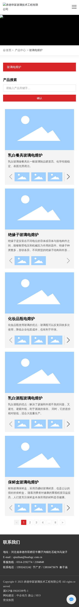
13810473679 (50, 567)
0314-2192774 (24, 562)
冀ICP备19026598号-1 (15, 590)
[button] (68, 177)
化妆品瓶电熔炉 (21, 319)
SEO (38, 595)
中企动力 (21, 595)
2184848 (39, 562)
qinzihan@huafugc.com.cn (27, 557)
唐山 (30, 595)
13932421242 (23, 567)
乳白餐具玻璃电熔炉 (25, 155)
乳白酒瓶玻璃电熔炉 (25, 398)
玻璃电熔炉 (14, 67)
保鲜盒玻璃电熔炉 (23, 482)
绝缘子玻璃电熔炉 (23, 235)
